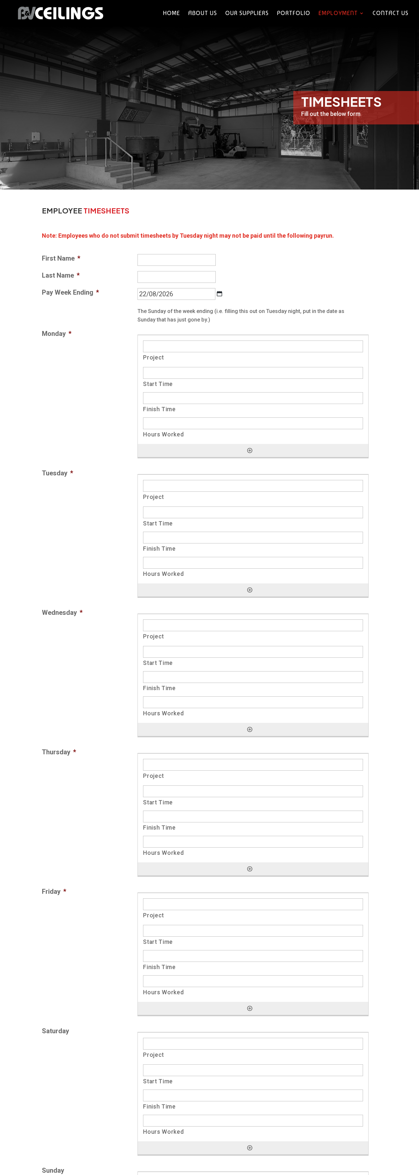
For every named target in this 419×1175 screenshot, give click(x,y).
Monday (56, 334)
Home (171, 13)
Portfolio (293, 13)
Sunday (53, 1170)
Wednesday (62, 612)
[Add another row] (249, 450)
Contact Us (391, 13)
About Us (202, 13)
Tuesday (57, 473)
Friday (54, 891)
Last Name (61, 275)
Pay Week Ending (70, 292)
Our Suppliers (247, 13)
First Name (61, 258)
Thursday (59, 752)
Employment (338, 13)
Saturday (55, 1031)
